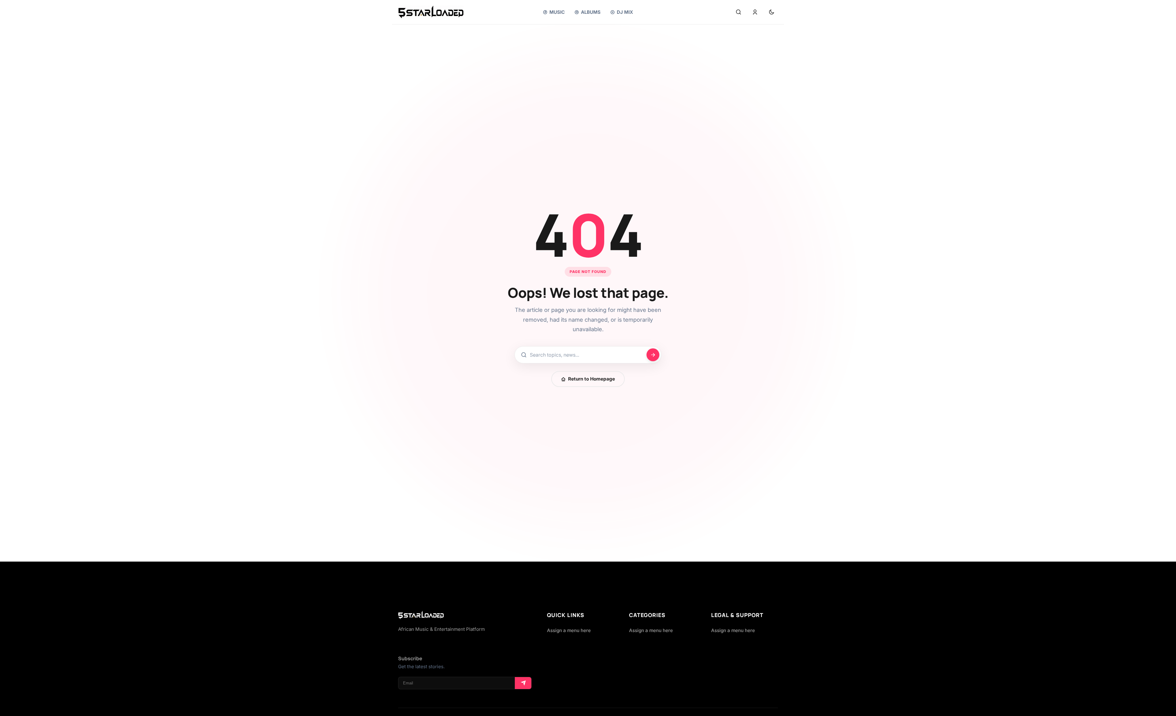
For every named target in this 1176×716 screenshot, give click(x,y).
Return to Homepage (591, 379)
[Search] (738, 12)
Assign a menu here (569, 630)
